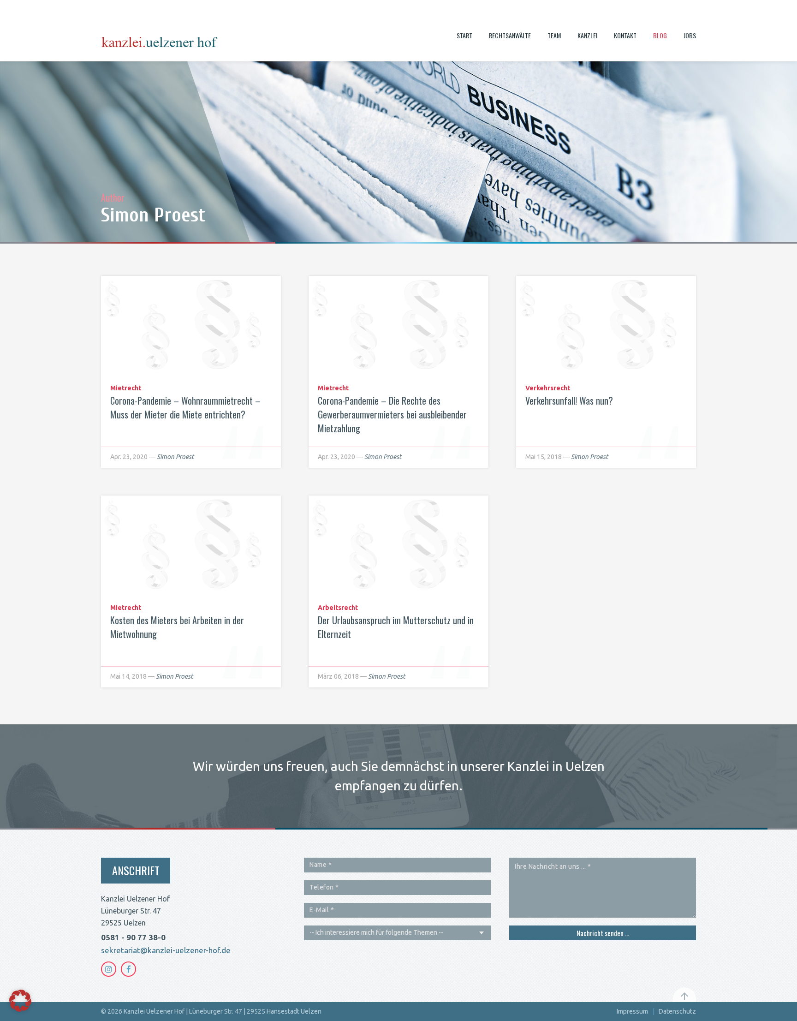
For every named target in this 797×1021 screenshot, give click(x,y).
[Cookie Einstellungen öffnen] (20, 1009)
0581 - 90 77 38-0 (133, 937)
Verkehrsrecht (547, 388)
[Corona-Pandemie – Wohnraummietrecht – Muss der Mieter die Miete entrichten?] (191, 326)
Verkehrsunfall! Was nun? (569, 400)
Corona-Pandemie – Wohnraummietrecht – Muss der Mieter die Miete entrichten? (185, 407)
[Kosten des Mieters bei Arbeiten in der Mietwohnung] (191, 546)
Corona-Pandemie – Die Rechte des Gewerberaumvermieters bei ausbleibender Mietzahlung (392, 414)
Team (554, 35)
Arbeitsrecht (338, 607)
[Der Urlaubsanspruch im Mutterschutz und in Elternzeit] (398, 546)
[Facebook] (128, 969)
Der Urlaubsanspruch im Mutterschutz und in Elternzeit (396, 627)
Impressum (632, 1011)
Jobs (690, 35)
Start (464, 35)
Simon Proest (175, 456)
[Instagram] (108, 969)
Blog (660, 35)
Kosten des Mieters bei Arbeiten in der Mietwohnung (177, 627)
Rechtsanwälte (510, 35)
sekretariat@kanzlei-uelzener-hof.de (166, 950)
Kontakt (625, 35)
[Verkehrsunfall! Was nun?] (606, 326)
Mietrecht (125, 388)
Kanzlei (587, 35)
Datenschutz (677, 1011)
